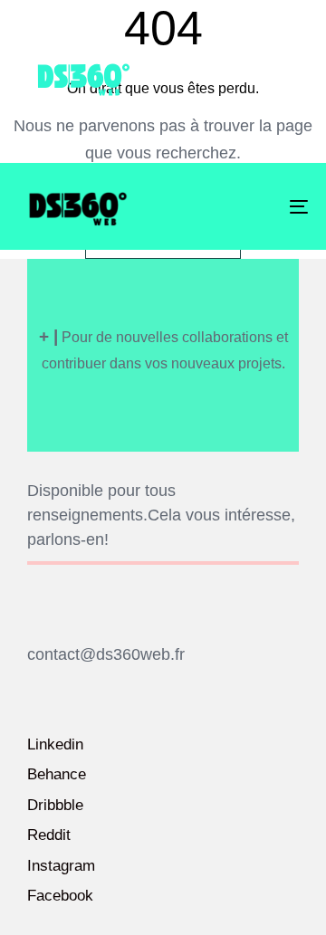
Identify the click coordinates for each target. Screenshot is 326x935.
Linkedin (55, 744)
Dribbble (55, 805)
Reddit (49, 835)
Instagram (61, 865)
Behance (56, 774)
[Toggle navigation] (259, 206)
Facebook (60, 895)
